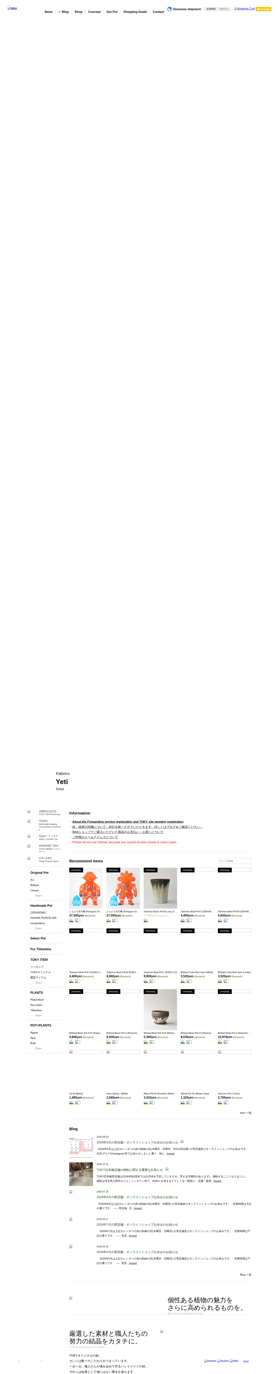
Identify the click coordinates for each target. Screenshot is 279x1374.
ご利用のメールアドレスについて (95, 837)
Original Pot (39, 872)
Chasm (34, 890)
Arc (32, 879)
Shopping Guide (135, 11)
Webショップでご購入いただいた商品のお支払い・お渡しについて (118, 832)
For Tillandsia (40, 949)
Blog (65, 11)
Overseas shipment (187, 9)
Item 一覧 (245, 1112)
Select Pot (38, 938)
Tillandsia (36, 1010)
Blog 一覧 (245, 1274)
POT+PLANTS (40, 1025)
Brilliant (34, 885)
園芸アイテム (38, 977)
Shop (78, 11)
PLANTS (36, 992)
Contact (158, 11)
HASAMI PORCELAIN (43, 917)
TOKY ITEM (39, 960)
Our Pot (111, 11)
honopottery (37, 923)
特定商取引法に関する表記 (56, 1361)
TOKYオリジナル (40, 972)
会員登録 (211, 9)
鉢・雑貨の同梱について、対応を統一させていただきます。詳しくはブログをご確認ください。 (137, 826)
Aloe (33, 1037)
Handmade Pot (41, 905)
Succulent (36, 1004)
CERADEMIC (38, 912)
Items (49, 11)
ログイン (224, 9)
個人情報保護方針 (30, 1361)
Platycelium (37, 999)
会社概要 (12, 1361)
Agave (34, 1032)
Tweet (246, 1361)
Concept (94, 11)
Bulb (33, 1043)
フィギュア (37, 966)
